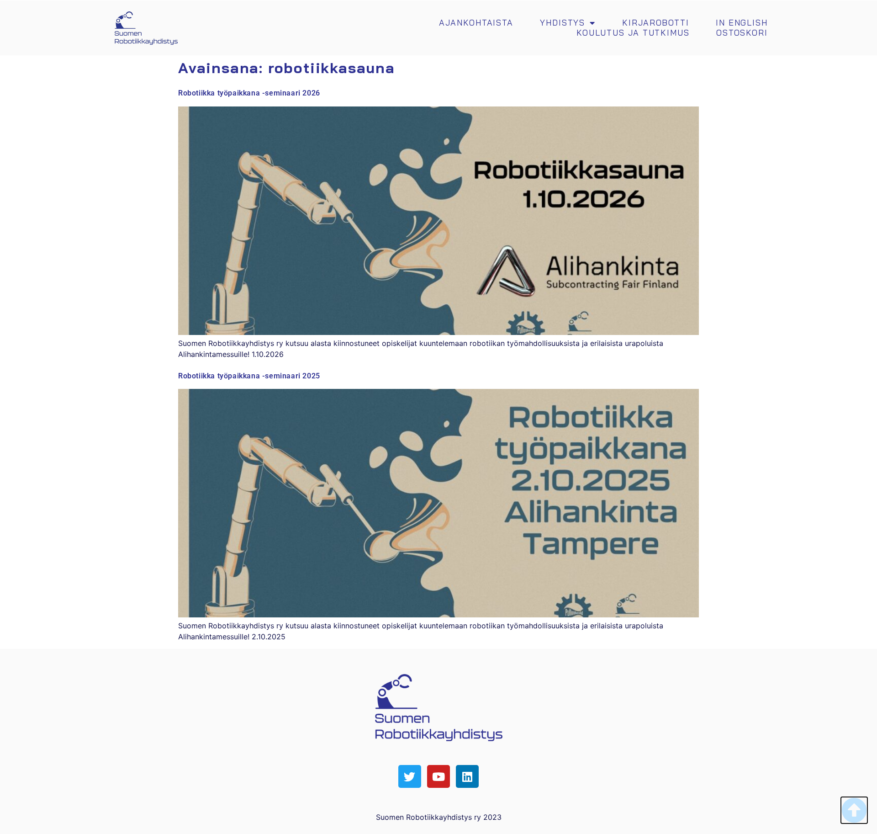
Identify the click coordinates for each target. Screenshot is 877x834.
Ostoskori (742, 33)
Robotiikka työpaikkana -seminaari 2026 (249, 93)
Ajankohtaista (476, 23)
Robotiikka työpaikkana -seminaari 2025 (249, 376)
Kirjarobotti (655, 23)
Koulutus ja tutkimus (633, 33)
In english (742, 23)
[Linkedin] (467, 776)
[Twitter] (409, 776)
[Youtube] (438, 776)
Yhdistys (562, 23)
